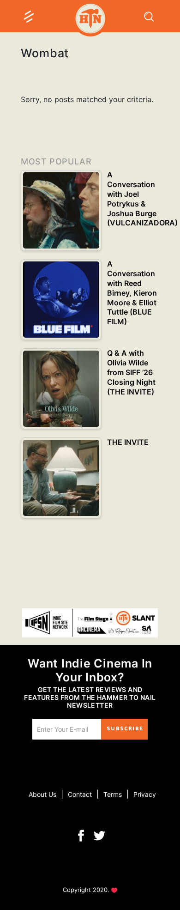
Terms (112, 794)
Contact (80, 794)
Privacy (144, 794)
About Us (42, 794)
